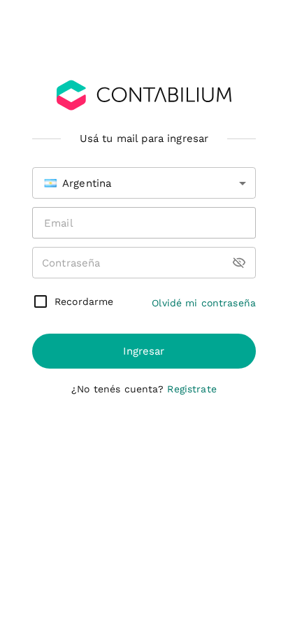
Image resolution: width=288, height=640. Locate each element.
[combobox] (144, 183)
